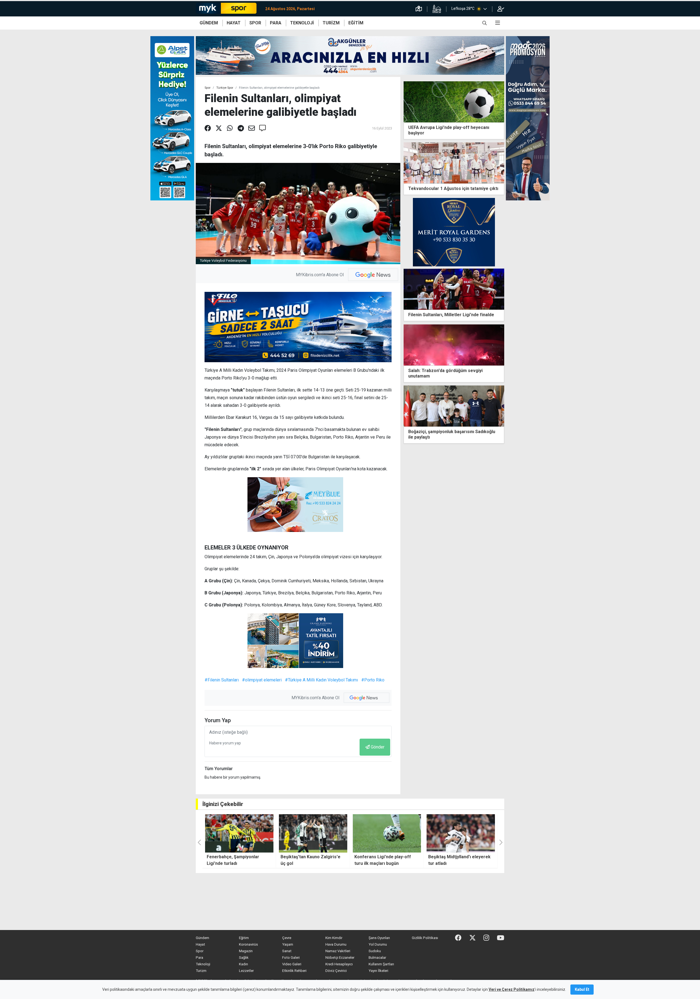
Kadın (243, 964)
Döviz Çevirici (336, 971)
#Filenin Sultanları (222, 680)
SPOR (255, 22)
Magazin (246, 951)
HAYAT (234, 22)
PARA (275, 22)
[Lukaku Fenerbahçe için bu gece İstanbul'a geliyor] (454, 406)
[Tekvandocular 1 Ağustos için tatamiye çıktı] (454, 162)
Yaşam (287, 944)
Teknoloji (203, 964)
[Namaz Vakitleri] (436, 8)
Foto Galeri (291, 957)
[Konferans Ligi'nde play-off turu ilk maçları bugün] (313, 833)
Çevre (286, 938)
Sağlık (244, 957)
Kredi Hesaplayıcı (339, 964)
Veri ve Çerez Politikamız (512, 989)
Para (199, 957)
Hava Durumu (335, 944)
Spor (208, 88)
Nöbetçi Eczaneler (339, 957)
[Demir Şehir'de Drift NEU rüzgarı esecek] (461, 833)
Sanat (286, 951)
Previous (406, 415)
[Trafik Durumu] (419, 8)
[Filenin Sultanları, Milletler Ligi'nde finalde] (454, 289)
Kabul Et (582, 989)
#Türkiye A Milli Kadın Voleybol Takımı (321, 680)
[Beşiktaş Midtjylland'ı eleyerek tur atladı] (387, 833)
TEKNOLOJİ (302, 22)
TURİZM (331, 22)
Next (502, 415)
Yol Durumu (378, 944)
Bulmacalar (377, 957)
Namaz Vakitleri (337, 951)
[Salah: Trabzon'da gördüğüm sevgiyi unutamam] (454, 344)
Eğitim (244, 938)
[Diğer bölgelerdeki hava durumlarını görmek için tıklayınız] (485, 8)
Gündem (202, 938)
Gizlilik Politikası (425, 938)
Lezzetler (246, 971)
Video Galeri (291, 964)
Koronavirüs (248, 944)
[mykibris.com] (228, 8)
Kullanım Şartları (381, 964)
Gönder (377, 747)
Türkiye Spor (224, 88)
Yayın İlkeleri (378, 971)
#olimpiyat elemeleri (262, 680)
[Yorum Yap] (262, 128)
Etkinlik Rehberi (294, 971)
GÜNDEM (209, 22)
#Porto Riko (372, 680)
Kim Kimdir (333, 938)
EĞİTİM (355, 22)
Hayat (200, 944)
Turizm (201, 971)
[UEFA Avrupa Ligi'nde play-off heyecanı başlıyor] (454, 101)
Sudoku (375, 951)
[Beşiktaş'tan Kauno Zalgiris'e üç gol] (239, 833)
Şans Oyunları (379, 938)
